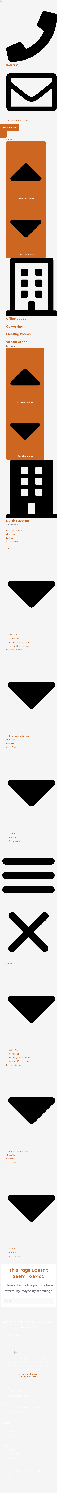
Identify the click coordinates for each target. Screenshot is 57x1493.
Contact (12, 833)
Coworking (14, 326)
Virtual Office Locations (20, 645)
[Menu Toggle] (3, 133)
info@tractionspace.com (17, 120)
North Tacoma (17, 521)
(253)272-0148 (15, 1391)
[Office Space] (31, 315)
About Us (10, 739)
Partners (10, 743)
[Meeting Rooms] (7, 330)
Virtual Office (16, 342)
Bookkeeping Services (19, 735)
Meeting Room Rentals (19, 642)
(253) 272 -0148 (13, 64)
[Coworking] (7, 322)
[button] (28, 904)
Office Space (16, 319)
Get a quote (14, 840)
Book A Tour (15, 837)
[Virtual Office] (7, 338)
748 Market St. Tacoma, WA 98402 (25, 1407)
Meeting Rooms (18, 334)
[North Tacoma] (31, 516)
